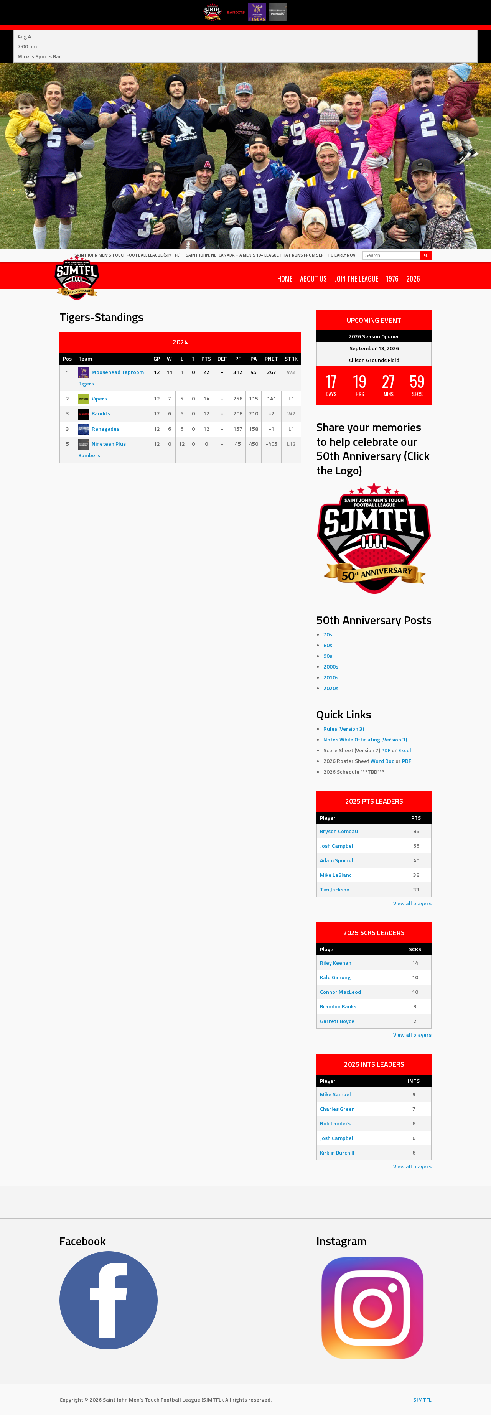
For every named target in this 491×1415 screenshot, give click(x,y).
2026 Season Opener (374, 336)
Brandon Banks (338, 1006)
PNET (271, 358)
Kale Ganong (335, 977)
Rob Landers (335, 1123)
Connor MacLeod (340, 992)
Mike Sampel (335, 1094)
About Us (313, 278)
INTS (414, 1081)
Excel (404, 750)
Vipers (99, 398)
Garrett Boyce (337, 1021)
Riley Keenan (335, 963)
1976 (392, 278)
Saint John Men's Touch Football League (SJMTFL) (127, 255)
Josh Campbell (337, 846)
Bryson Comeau (339, 831)
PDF (385, 750)
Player (328, 818)
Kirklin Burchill (337, 1152)
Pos (67, 358)
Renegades (105, 429)
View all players (412, 903)
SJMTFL (422, 1399)
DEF (222, 358)
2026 (413, 278)
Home (284, 278)
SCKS (415, 949)
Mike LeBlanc (336, 875)
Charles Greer (337, 1109)
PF (238, 358)
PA (253, 358)
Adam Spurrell (337, 860)
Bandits (101, 413)
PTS (206, 358)
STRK (291, 358)
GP (156, 358)
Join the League (356, 278)
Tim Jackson (334, 889)
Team (85, 358)
